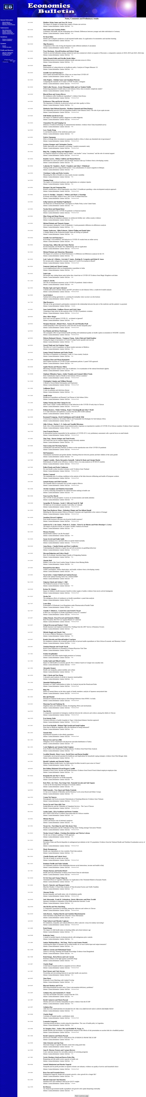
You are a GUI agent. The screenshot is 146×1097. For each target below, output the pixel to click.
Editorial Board (6, 22)
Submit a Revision (7, 31)
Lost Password (6, 55)
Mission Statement (7, 23)
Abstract (45, 26)
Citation (62, 26)
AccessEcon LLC (6, 60)
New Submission (6, 30)
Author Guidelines (7, 40)
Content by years (6, 47)
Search (4, 46)
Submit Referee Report (8, 33)
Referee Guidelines (7, 39)
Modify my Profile (7, 53)
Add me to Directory (7, 52)
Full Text (67, 26)
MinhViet (11, 61)
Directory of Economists (8, 24)
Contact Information (53, 26)
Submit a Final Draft (7, 32)
